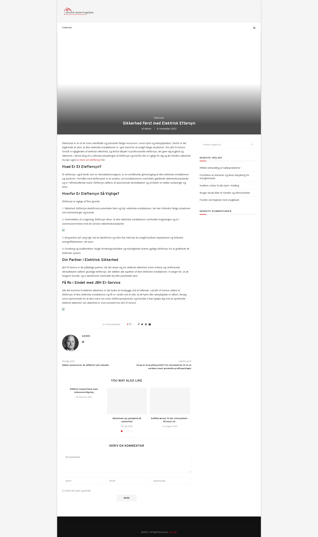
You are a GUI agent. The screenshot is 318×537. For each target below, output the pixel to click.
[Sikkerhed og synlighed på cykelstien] (127, 401)
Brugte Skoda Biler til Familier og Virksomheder (225, 192)
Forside (67, 27)
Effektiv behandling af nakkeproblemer (220, 167)
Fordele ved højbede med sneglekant (219, 199)
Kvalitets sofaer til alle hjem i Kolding (219, 185)
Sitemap (173, 532)
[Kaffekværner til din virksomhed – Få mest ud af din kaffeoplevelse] (170, 401)
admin (147, 128)
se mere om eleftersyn (88, 159)
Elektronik (159, 118)
